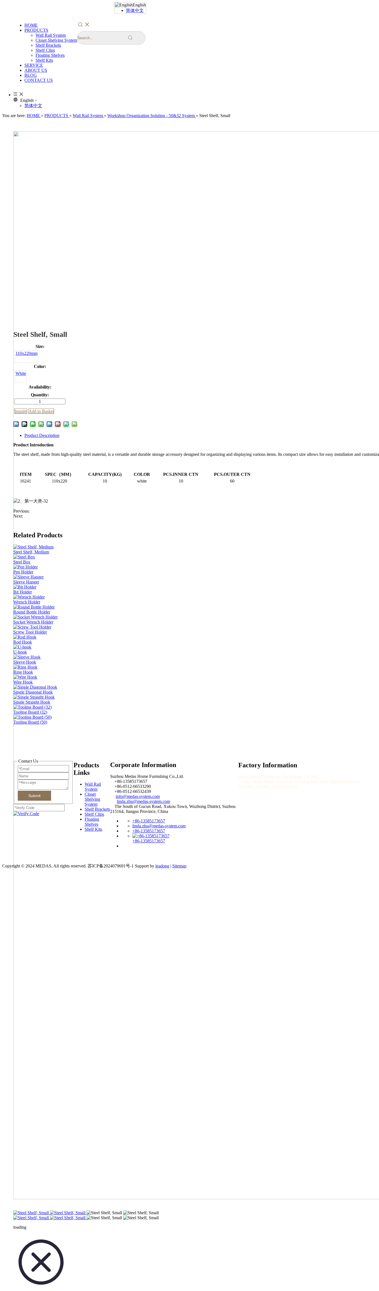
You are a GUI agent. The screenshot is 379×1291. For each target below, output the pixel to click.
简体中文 (135, 10)
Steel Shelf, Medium (31, 552)
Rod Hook (22, 642)
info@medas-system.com (138, 796)
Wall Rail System (51, 35)
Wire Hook (23, 682)
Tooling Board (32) (30, 712)
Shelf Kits (44, 60)
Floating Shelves (50, 55)
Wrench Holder (26, 602)
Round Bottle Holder (31, 612)
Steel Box (22, 562)
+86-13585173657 (148, 820)
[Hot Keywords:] (83, 24)
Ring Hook (23, 672)
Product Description (41, 435)
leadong (162, 866)
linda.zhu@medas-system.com (143, 801)
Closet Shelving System (56, 40)
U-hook (20, 652)
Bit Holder (22, 592)
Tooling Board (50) (30, 722)
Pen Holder (23, 572)
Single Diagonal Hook (33, 692)
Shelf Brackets (48, 45)
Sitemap (179, 866)
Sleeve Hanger (26, 582)
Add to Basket (41, 411)
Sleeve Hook (24, 662)
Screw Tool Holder (30, 632)
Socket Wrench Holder (33, 622)
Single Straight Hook (31, 702)
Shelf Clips (45, 50)
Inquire (20, 411)
